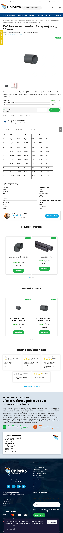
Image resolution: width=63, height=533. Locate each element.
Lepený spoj (45, 200)
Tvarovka (57, 200)
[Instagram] (14, 486)
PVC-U (41, 202)
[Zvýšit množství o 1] (44, 110)
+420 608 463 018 (41, 1)
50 (39, 198)
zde (14, 525)
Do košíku (54, 110)
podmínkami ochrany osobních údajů (46, 510)
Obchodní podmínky (38, 471)
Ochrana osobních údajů (39, 473)
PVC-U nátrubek (44, 187)
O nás (34, 485)
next (59, 256)
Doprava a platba (37, 475)
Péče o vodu (36, 481)
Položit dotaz (52, 216)
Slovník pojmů (36, 479)
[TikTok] (24, 486)
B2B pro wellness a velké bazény (41, 469)
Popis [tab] (7, 129)
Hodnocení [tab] (19, 129)
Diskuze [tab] (32, 129)
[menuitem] (9, 15)
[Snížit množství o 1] (39, 110)
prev (4, 256)
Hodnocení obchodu (38, 477)
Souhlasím (52, 522)
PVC (40, 200)
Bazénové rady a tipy (8, 1)
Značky (35, 483)
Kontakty (35, 489)
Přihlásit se (39, 515)
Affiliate (35, 487)
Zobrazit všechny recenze (31, 386)
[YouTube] (19, 486)
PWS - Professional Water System (19, 35)
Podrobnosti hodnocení (30, 33)
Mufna (52, 200)
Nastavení (11, 529)
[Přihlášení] (52, 7)
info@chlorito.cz (55, 1)
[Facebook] (8, 486)
